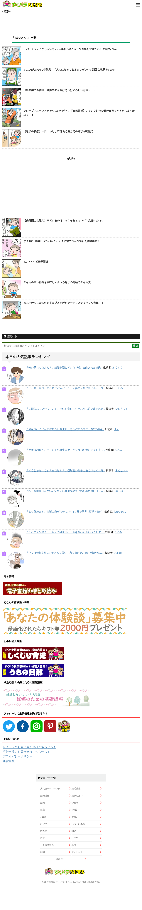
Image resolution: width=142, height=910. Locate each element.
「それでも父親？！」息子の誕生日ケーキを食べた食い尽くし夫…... (65, 532)
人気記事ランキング (50, 788)
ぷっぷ (119, 491)
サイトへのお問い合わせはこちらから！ (29, 747)
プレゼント (77, 851)
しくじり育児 (47, 844)
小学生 (75, 837)
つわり (75, 802)
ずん (116, 429)
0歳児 (74, 809)
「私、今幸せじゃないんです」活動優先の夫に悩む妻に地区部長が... (65, 491)
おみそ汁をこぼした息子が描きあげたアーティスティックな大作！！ (63, 302)
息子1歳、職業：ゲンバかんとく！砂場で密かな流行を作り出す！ (61, 241)
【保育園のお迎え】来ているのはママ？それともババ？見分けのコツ (63, 220)
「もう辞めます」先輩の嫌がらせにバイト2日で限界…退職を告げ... (65, 511)
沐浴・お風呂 (78, 823)
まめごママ (121, 470)
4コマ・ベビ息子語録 (35, 261)
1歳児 (43, 816)
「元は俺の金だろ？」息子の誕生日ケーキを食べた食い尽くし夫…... (65, 449)
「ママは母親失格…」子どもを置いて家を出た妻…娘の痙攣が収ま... (65, 552)
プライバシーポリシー (17, 756)
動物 (42, 851)
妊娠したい (77, 795)
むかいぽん (120, 511)
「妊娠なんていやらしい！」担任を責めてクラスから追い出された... (65, 408)
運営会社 (9, 761)
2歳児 (74, 816)
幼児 (74, 830)
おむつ (43, 823)
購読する (11, 336)
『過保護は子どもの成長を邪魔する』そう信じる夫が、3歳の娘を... (65, 429)
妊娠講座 (44, 795)
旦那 (74, 844)
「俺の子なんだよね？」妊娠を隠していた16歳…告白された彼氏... (64, 367)
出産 (42, 809)
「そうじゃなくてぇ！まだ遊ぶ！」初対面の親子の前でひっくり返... (65, 470)
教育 (42, 837)
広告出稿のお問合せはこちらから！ (26, 752)
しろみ (119, 388)
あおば (118, 552)
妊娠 (42, 802)
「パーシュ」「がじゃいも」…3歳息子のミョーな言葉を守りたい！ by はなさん (70, 49)
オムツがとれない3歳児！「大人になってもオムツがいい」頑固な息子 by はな (69, 69)
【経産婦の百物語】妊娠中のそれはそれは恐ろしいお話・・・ (59, 90)
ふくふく (117, 367)
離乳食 (43, 830)
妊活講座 (76, 788)
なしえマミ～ (123, 408)
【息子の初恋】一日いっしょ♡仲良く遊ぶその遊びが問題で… (59, 131)
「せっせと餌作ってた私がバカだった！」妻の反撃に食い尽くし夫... (65, 388)
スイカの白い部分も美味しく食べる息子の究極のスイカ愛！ (58, 282)
